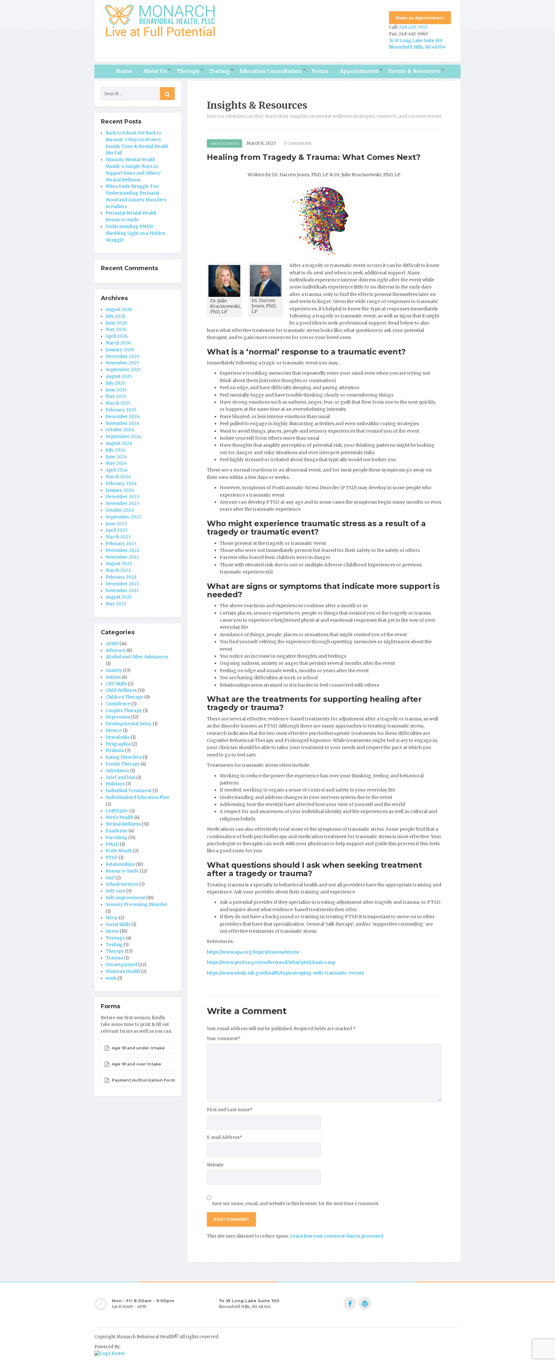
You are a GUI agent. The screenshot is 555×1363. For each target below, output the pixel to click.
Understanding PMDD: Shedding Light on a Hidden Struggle (135, 233)
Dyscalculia (118, 737)
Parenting (116, 837)
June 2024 (116, 457)
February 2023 (121, 543)
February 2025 (121, 410)
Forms (320, 71)
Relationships (120, 864)
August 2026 (119, 309)
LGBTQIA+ (117, 811)
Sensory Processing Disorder (136, 904)
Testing (219, 71)
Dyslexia (115, 750)
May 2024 (116, 463)
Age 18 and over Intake (136, 1064)
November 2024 (122, 423)
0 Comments (297, 143)
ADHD (112, 643)
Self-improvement (125, 898)
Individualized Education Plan (137, 797)
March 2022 (118, 570)
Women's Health (123, 971)
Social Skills (118, 924)
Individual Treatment (129, 790)
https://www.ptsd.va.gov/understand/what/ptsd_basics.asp (271, 962)
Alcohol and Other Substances (137, 657)
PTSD (112, 857)
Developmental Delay (129, 724)
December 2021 (122, 584)
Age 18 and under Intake (138, 1048)
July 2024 (116, 450)
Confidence (118, 704)
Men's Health (119, 817)
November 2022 (122, 557)
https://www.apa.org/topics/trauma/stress (253, 952)
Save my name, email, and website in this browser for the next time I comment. (295, 1203)
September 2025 (123, 369)
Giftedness (117, 770)
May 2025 (116, 396)
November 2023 (122, 503)
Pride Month (119, 851)
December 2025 (122, 356)
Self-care (115, 891)
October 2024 (120, 430)
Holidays (115, 784)
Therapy (188, 71)
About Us (155, 71)
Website (215, 1165)
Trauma (114, 958)
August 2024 (119, 443)
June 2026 (116, 323)
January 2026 (120, 349)
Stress (112, 931)
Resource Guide (122, 871)
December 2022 (122, 550)
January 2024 (120, 490)
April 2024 (117, 470)
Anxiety (114, 670)
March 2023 (118, 537)
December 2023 (122, 496)
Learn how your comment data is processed (336, 1236)
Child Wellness (121, 690)
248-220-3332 (413, 27)
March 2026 (118, 343)
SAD (110, 878)
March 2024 (118, 477)
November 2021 (122, 590)
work (111, 978)
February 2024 (121, 483)
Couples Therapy (124, 710)
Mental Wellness (123, 824)
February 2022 (121, 577)
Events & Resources (414, 71)
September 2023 (123, 517)
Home (124, 71)
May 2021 (116, 604)
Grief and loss (120, 777)
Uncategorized (224, 144)
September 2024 (123, 436)
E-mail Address (224, 1137)
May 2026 (116, 329)
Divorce (114, 730)
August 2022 (119, 563)
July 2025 (115, 383)
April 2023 (117, 530)
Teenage (115, 938)
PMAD (112, 844)
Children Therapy (124, 697)
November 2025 (122, 363)
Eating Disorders (124, 757)
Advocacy (116, 650)
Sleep (112, 917)
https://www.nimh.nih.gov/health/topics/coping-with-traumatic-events (285, 973)
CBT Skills (116, 684)
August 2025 (119, 376)
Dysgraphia (118, 744)
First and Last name (229, 1109)
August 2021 (118, 597)
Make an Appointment (420, 17)
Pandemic (117, 831)
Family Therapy (123, 764)
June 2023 (116, 523)
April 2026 (117, 336)
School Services (122, 884)
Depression (118, 717)
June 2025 (116, 390)
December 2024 (123, 416)
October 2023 (120, 510)
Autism (113, 677)
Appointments (359, 71)
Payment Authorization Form (143, 1080)
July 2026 (115, 316)
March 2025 (118, 403)
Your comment (224, 1038)
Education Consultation (270, 71)
